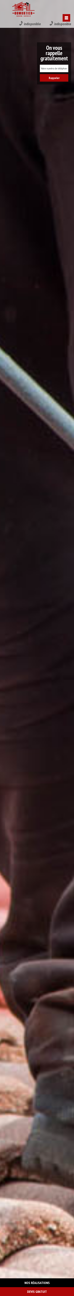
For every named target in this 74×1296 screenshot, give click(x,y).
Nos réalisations (37, 1283)
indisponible (32, 23)
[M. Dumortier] (23, 10)
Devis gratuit (37, 1291)
